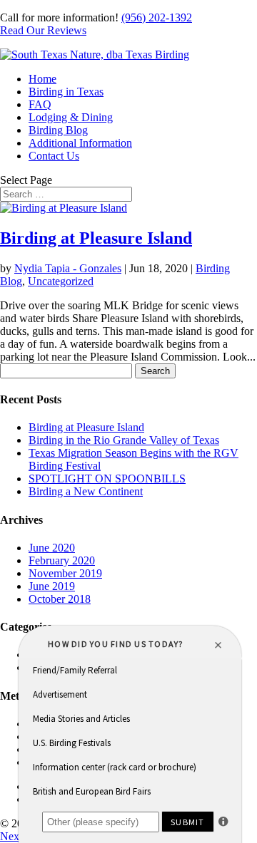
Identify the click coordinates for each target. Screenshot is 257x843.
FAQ (40, 104)
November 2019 (65, 573)
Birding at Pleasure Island (96, 238)
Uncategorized (61, 281)
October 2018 (60, 599)
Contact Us (54, 156)
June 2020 (52, 548)
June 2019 (52, 586)
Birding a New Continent (86, 491)
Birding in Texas (66, 92)
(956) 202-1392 (156, 17)
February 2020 (62, 560)
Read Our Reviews (43, 30)
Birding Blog (58, 130)
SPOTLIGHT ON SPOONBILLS (107, 478)
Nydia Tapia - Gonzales (67, 268)
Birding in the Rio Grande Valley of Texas (124, 440)
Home (42, 79)
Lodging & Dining (71, 117)
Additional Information (80, 143)
